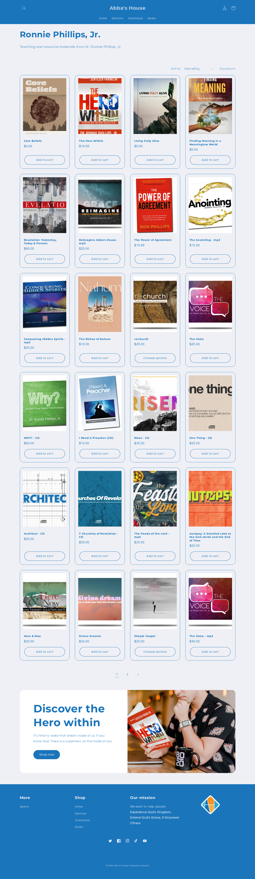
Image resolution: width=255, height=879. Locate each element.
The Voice (196, 339)
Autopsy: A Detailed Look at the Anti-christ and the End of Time (210, 537)
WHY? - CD (32, 438)
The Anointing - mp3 (204, 240)
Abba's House (121, 866)
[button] (24, 8)
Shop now (46, 754)
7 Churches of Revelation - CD (98, 535)
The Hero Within (91, 141)
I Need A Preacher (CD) (96, 438)
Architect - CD (34, 533)
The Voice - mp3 (201, 636)
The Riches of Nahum (95, 339)
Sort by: (176, 68)
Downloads (82, 820)
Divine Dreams (90, 636)
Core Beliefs (33, 141)
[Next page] (138, 674)
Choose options (155, 358)
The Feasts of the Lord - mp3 (151, 535)
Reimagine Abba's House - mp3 (98, 241)
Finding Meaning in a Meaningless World (205, 142)
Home (79, 806)
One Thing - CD (200, 438)
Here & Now (32, 636)
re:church (141, 339)
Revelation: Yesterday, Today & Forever (40, 241)
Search (24, 806)
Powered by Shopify (139, 866)
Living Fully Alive (146, 141)
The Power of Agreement (153, 240)
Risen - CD (142, 438)
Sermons (80, 813)
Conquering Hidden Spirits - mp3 (45, 340)
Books (79, 827)
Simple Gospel (145, 636)
